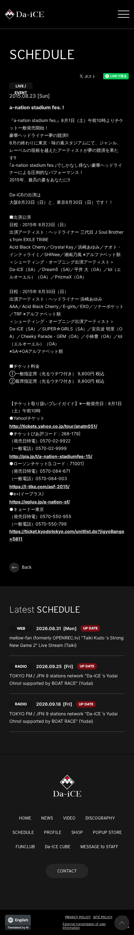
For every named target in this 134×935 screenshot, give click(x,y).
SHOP (77, 832)
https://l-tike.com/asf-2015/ (39, 486)
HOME (25, 818)
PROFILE (52, 832)
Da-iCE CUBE (57, 846)
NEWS (47, 818)
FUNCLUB (25, 846)
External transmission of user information (84, 925)
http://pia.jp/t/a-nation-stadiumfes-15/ (50, 456)
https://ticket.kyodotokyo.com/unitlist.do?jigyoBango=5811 (66, 535)
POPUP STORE (107, 832)
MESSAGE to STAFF (99, 846)
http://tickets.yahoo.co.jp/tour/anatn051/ (53, 426)
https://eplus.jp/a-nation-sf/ (39, 501)
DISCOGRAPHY (100, 818)
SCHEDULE (23, 832)
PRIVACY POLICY (78, 917)
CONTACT (67, 870)
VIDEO (69, 818)
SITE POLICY (102, 917)
